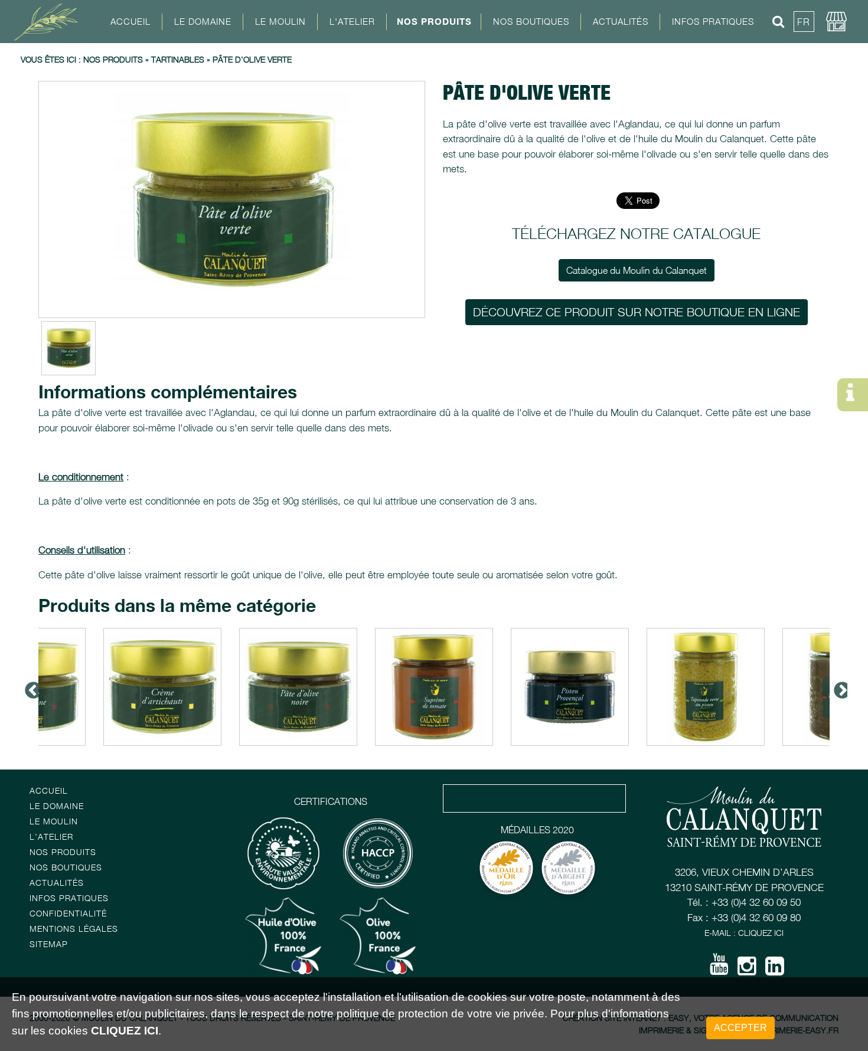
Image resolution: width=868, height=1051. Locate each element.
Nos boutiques (66, 867)
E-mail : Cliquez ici (744, 933)
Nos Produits (434, 21)
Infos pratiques (69, 898)
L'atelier (51, 836)
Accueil (130, 21)
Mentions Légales (74, 929)
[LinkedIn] (774, 970)
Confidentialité (68, 913)
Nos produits (113, 59)
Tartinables (177, 59)
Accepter (740, 1028)
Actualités (620, 21)
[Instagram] (747, 970)
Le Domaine (57, 806)
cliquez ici (124, 1030)
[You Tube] (719, 968)
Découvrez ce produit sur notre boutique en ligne (636, 312)
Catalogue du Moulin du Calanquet (636, 270)
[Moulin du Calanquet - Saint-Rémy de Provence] (50, 21)
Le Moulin (54, 821)
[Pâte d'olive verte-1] (231, 199)
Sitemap (49, 944)
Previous (29, 687)
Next (838, 687)
